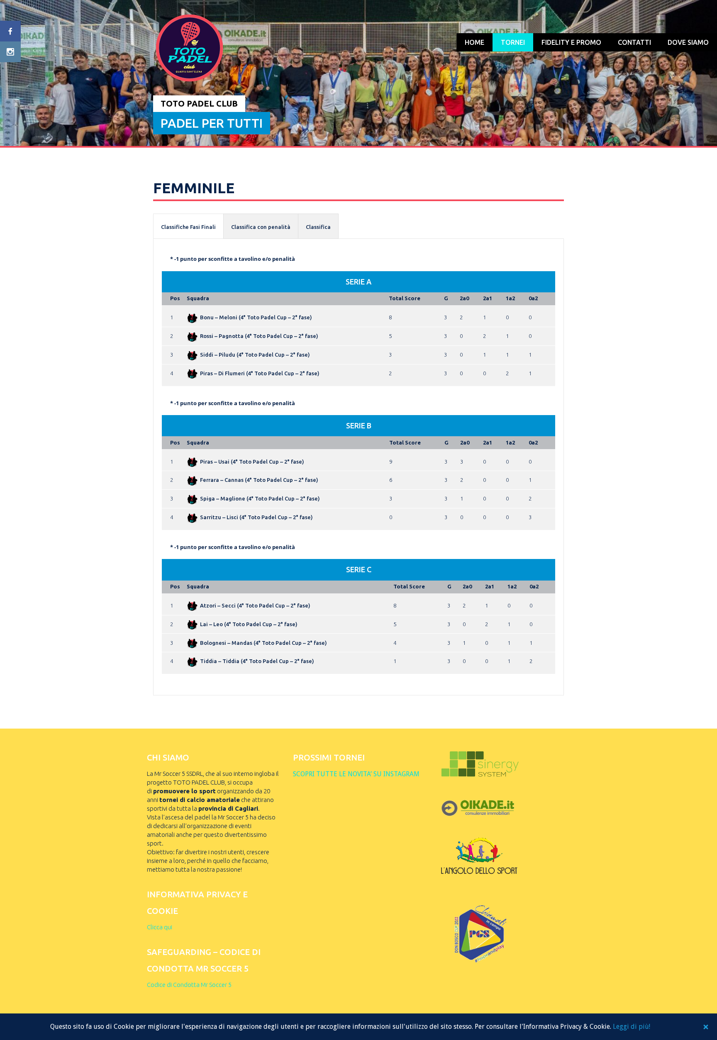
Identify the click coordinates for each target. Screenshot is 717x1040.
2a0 (464, 298)
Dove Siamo (688, 42)
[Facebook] (10, 31)
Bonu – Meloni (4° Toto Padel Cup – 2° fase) (256, 317)
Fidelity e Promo (571, 42)
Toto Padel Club (199, 103)
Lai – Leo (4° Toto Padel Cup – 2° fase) (249, 624)
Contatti (634, 42)
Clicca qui (159, 927)
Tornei (513, 42)
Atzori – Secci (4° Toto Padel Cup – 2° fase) (255, 605)
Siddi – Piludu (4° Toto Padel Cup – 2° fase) (255, 354)
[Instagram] (10, 51)
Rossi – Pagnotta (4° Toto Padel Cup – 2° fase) (259, 336)
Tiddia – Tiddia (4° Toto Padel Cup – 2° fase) (257, 661)
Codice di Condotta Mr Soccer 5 (189, 984)
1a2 (510, 298)
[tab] (188, 226)
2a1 (487, 298)
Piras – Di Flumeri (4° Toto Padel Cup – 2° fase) (259, 373)
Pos (175, 298)
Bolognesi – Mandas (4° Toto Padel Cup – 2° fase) (263, 643)
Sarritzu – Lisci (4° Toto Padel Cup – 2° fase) (256, 517)
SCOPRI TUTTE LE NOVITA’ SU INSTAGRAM (356, 774)
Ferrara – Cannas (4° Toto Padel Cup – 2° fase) (259, 480)
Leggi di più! (631, 1026)
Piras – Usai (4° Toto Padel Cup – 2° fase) (252, 461)
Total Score (404, 298)
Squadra (198, 298)
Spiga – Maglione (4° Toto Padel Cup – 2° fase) (260, 498)
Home (474, 42)
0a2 (533, 298)
